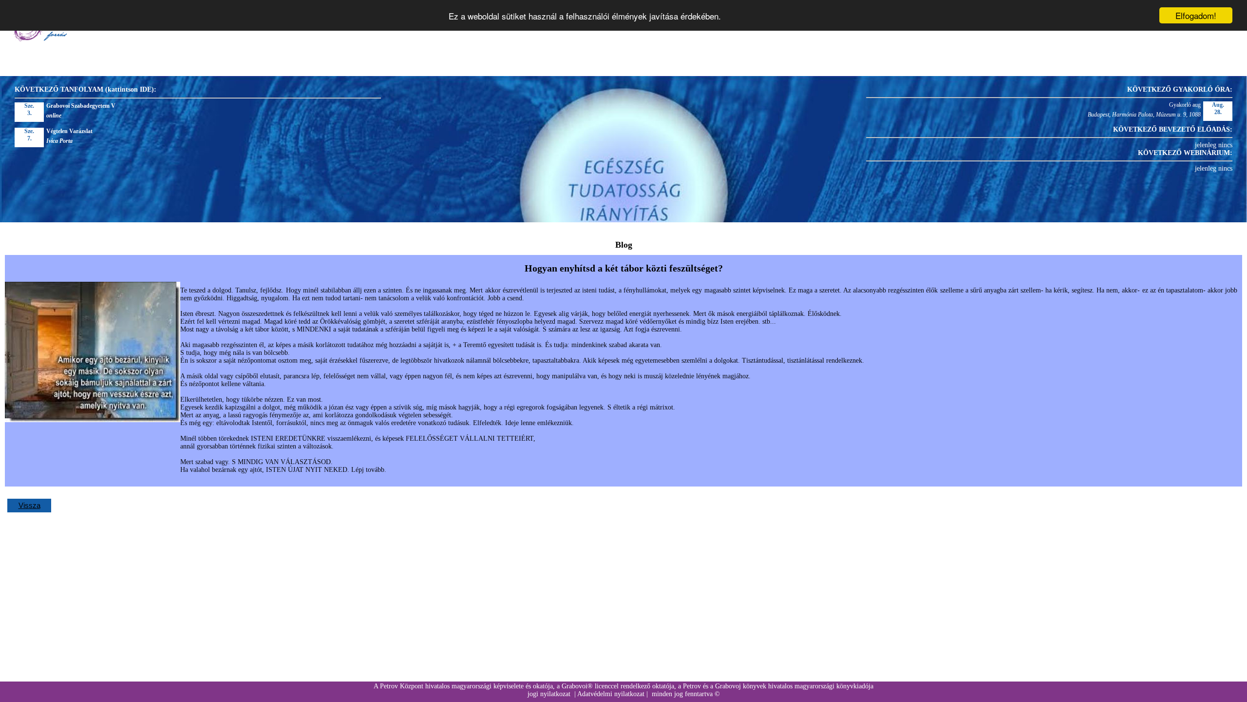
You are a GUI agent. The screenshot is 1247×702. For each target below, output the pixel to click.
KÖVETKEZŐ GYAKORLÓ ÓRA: (1179, 89)
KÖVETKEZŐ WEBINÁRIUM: (1185, 152)
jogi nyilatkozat (549, 694)
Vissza (29, 505)
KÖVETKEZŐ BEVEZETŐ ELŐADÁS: (1172, 129)
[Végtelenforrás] (39, 39)
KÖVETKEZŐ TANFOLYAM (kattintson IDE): (85, 89)
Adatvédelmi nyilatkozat (610, 694)
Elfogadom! (1195, 15)
